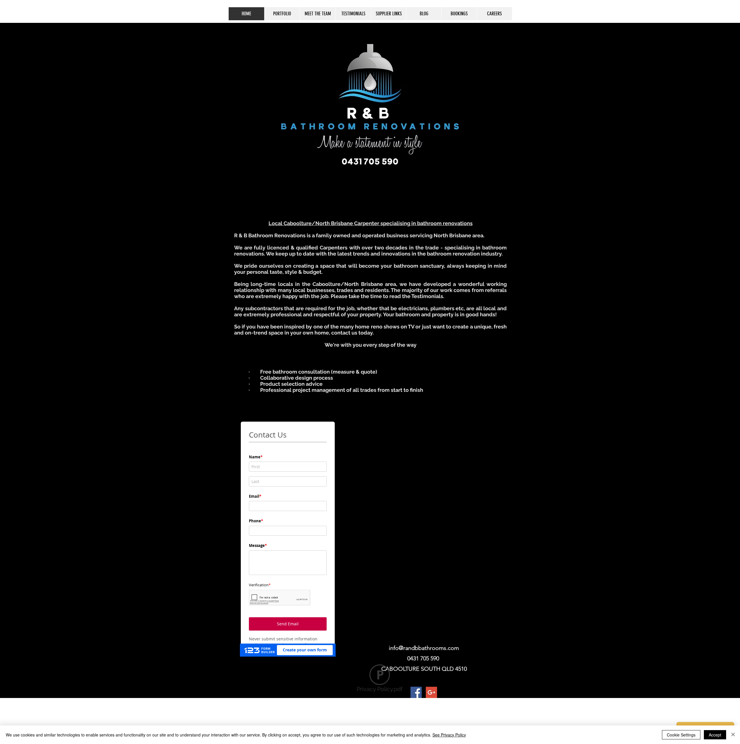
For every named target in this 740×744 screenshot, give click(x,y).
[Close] (733, 734)
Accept (715, 735)
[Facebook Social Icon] (416, 692)
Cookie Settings (681, 735)
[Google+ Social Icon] (431, 692)
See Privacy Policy (449, 735)
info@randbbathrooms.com (424, 647)
